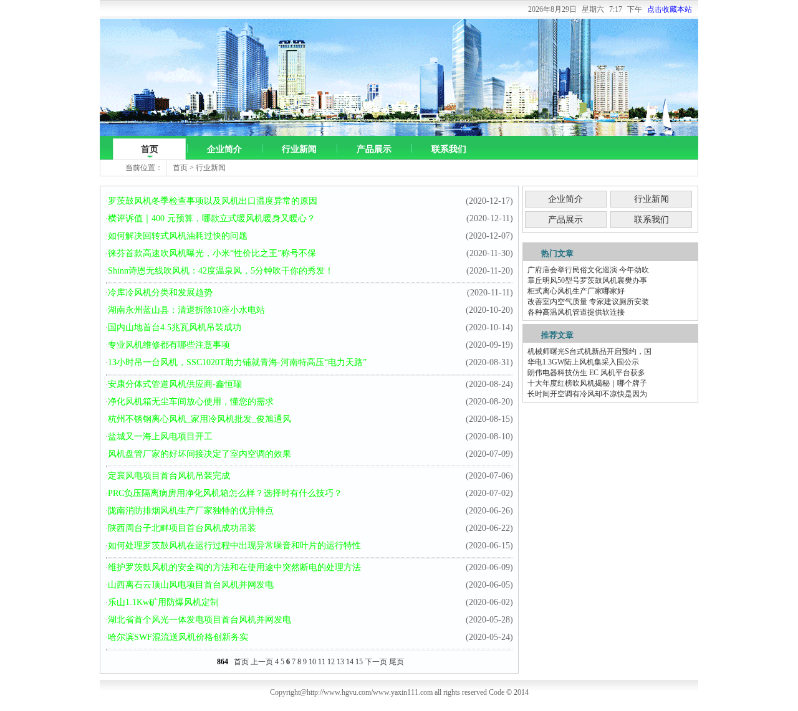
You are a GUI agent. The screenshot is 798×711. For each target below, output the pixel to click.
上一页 (262, 661)
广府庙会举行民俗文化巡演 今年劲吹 (588, 269)
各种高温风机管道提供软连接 (576, 312)
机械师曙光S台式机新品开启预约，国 (589, 351)
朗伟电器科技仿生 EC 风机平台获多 (586, 372)
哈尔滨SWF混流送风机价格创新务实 (178, 637)
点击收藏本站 (669, 9)
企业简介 (224, 149)
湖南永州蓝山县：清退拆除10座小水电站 (186, 310)
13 (340, 661)
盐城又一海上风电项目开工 (160, 436)
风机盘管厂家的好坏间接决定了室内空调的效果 (199, 454)
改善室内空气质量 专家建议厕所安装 (588, 301)
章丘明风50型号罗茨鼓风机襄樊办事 (587, 280)
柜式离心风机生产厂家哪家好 (576, 291)
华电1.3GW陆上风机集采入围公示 (583, 362)
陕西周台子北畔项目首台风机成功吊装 (182, 528)
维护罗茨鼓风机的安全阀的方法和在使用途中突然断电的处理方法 (234, 567)
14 (349, 661)
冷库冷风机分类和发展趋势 (160, 292)
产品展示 (374, 149)
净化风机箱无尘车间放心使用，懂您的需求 (191, 401)
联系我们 (448, 149)
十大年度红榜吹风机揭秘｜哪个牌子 (587, 383)
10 (312, 661)
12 (331, 661)
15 (359, 661)
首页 (149, 149)
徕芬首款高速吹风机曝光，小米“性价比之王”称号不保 (212, 253)
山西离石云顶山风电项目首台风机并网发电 (191, 584)
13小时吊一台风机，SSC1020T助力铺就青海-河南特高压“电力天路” (237, 362)
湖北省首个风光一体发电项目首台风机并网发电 (199, 619)
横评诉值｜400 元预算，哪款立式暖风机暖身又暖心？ (211, 218)
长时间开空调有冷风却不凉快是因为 (587, 393)
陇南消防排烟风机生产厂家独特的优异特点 (191, 510)
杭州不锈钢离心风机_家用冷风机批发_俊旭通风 (199, 419)
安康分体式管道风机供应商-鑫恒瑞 (175, 384)
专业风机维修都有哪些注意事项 (169, 345)
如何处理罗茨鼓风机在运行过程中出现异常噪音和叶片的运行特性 (234, 545)
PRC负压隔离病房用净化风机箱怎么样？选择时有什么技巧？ (225, 493)
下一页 (376, 661)
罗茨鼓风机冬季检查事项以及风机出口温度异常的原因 (212, 201)
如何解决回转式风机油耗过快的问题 (178, 236)
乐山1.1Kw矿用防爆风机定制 (163, 602)
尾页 (396, 661)
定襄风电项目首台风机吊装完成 (169, 475)
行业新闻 (299, 149)
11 (321, 661)
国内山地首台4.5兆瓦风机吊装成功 (174, 327)
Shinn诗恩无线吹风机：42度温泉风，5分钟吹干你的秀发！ (221, 270)
